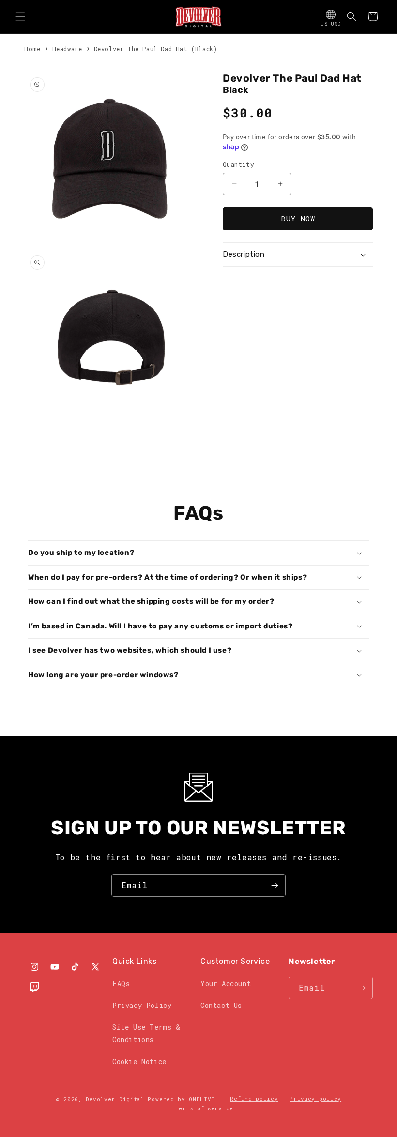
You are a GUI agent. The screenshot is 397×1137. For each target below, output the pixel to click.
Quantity (238, 164)
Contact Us (221, 1005)
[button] (20, 16)
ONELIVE (202, 1099)
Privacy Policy (141, 1005)
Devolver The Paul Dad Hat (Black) (155, 49)
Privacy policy (315, 1098)
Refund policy (254, 1098)
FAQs (121, 983)
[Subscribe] (274, 885)
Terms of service (204, 1108)
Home (32, 49)
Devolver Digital (115, 1099)
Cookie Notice (139, 1061)
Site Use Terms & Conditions (146, 1033)
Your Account (225, 983)
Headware (67, 49)
